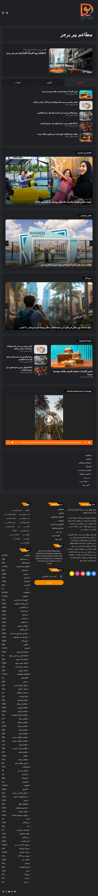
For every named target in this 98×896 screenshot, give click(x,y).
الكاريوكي (24, 678)
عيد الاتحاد (24, 611)
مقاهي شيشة (23, 759)
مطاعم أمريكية (22, 704)
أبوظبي (27, 510)
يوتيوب (25, 574)
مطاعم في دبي (25, 543)
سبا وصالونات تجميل (20, 797)
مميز (27, 871)
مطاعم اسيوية (23, 711)
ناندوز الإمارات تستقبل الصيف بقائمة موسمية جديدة (60, 91)
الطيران (25, 782)
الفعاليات (88, 455)
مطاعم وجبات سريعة (20, 748)
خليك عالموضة (24, 834)
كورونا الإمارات (24, 867)
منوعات (26, 874)
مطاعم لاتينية (23, 733)
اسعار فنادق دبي (11, 518)
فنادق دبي (27, 539)
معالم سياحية (23, 811)
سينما (26, 800)
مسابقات (24, 570)
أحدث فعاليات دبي (24, 514)
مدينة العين (24, 559)
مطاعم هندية (23, 745)
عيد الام (25, 615)
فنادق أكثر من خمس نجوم (18, 656)
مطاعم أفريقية (22, 700)
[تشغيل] (89, 442)
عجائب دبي (25, 860)
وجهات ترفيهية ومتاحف (19, 815)
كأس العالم (24, 630)
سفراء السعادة (24, 848)
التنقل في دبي (23, 771)
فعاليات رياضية (22, 626)
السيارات (24, 778)
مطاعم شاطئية (22, 722)
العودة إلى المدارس (21, 600)
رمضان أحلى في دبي (22, 845)
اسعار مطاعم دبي (24, 522)
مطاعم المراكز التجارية (19, 715)
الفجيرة (26, 585)
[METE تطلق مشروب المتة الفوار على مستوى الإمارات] (86, 126)
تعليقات (18, 82)
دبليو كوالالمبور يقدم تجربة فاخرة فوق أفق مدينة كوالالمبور (57, 113)
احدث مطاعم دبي (24, 518)
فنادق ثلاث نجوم (22, 659)
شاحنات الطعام (22, 693)
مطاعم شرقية (23, 726)
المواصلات (25, 767)
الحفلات (25, 596)
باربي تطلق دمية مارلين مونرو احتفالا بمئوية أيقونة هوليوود (66, 202)
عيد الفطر (24, 622)
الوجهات (88, 466)
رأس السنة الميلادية (21, 604)
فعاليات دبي (26, 535)
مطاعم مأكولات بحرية (20, 737)
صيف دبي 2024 (23, 856)
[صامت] (12, 442)
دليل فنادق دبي (10, 526)
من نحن (86, 478)
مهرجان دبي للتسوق (21, 637)
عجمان (27, 863)
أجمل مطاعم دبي (17, 510)
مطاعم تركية (23, 719)
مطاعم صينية (23, 730)
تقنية (27, 819)
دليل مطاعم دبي (25, 530)
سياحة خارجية (24, 852)
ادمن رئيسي (40, 50)
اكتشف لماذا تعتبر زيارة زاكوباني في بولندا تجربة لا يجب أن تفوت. (62, 327)
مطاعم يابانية (23, 752)
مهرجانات (24, 641)
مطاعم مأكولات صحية (20, 741)
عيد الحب (24, 618)
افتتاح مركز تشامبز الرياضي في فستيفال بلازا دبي (69, 264)
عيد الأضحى (23, 607)
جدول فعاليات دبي (10, 522)
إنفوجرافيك (25, 563)
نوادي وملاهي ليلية (21, 763)
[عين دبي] (86, 13)
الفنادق (88, 459)
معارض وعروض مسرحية (19, 633)
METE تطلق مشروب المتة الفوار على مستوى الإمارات (59, 123)
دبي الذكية (25, 837)
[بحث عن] (7, 13)
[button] (49, 420)
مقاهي (25, 756)
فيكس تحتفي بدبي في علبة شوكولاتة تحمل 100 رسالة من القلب (55, 102)
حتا (28, 826)
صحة (26, 882)
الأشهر (49, 82)
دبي (19, 526)
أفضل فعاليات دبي (10, 514)
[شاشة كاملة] (8, 442)
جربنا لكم (26, 822)
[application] (49, 420)
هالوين (25, 644)
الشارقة (26, 581)
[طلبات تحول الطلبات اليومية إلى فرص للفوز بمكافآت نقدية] (86, 137)
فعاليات (14, 530)
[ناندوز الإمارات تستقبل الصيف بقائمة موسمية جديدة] (86, 94)
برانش (25, 682)
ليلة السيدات (23, 696)
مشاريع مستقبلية (85, 474)
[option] (49, 181)
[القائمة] (3, 13)
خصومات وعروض (23, 830)
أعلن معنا (86, 485)
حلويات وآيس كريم (21, 685)
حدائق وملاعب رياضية (20, 793)
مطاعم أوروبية (22, 707)
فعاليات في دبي (14, 535)
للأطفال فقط (23, 804)
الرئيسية (26, 577)
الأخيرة (80, 82)
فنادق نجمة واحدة (21, 667)
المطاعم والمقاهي (85, 463)
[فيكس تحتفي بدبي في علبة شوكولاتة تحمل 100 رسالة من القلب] (86, 105)
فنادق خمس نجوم (21, 663)
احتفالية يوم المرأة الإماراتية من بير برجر (26, 52)
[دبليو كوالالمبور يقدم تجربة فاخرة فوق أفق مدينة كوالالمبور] (86, 116)
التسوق (25, 789)
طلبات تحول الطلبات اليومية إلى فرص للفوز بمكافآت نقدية (58, 134)
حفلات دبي (26, 526)
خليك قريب (83, 481)
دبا (27, 589)
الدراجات (24, 774)
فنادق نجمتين (23, 670)
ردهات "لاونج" (23, 689)
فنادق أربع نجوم (22, 652)
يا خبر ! (26, 878)
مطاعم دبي (17, 539)
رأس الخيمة (25, 841)
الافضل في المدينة (84, 470)
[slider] (51, 442)
